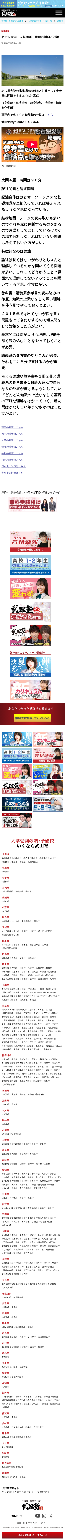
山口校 (6, 1347)
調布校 (40, 1021)
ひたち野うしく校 (11, 935)
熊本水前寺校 (17, 1437)
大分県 (5, 1443)
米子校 (14, 1307)
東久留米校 (20, 1046)
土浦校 (25, 931)
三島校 (47, 1164)
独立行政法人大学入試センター (19, 1492)
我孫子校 (24, 1000)
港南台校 (56, 1063)
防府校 (41, 1347)
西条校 (23, 1337)
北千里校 (7, 1253)
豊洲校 (49, 1042)
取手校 (41, 931)
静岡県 (5, 1159)
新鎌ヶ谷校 (51, 989)
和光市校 (50, 975)
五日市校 (32, 1337)
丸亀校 (14, 1367)
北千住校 (7, 1024)
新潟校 (6, 1095)
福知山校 (7, 1225)
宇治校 (34, 1222)
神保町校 (7, 1028)
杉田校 (14, 1081)
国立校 (59, 1046)
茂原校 (18, 996)
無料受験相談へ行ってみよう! (32, 1535)
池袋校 (32, 1010)
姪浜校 (40, 1400)
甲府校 (6, 1134)
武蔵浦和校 (43, 979)
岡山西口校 (8, 1327)
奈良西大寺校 (9, 1284)
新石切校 (39, 1250)
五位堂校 (41, 1284)
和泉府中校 (18, 1250)
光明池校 (50, 1250)
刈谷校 (6, 1177)
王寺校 (20, 1284)
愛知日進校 (40, 1177)
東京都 (5, 1005)
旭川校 (52, 858)
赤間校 (18, 1404)
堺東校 (33, 1235)
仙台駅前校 (8, 892)
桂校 (50, 1222)
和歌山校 (7, 1298)
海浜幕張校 (8, 996)
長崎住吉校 (38, 1427)
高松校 (6, 1367)
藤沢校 (34, 1059)
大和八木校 (8, 1288)
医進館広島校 (44, 1337)
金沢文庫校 (18, 1070)
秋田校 (6, 902)
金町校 (45, 1017)
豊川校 (51, 1185)
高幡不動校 (32, 1035)
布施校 (34, 1246)
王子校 (33, 1042)
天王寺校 (24, 1235)
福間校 (6, 1407)
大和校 (28, 1063)
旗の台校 (37, 1039)
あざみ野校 (24, 1059)
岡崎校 (16, 1174)
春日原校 (31, 1400)
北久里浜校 (42, 1074)
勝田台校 (7, 993)
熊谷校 (6, 968)
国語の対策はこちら (12, 460)
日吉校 (18, 1067)
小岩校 (47, 1024)
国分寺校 (37, 1024)
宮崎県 (5, 1453)
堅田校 (51, 1208)
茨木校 (53, 1239)
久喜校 (6, 975)
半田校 (6, 1181)
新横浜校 (44, 1059)
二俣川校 (29, 1070)
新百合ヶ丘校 (55, 1074)
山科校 (52, 1218)
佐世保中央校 (17, 1427)
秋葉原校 (19, 1039)
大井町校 (50, 1021)
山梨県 (5, 1130)
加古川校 (15, 1267)
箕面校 (25, 1242)
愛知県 (5, 1169)
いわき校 (15, 921)
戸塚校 (59, 1067)
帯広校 (23, 862)
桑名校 (31, 1198)
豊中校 (57, 1235)
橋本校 (47, 1063)
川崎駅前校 (36, 1081)
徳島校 (6, 1357)
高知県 (5, 1382)
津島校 (14, 1188)
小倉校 (18, 1397)
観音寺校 (24, 1367)
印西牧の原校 (53, 996)
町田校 (40, 1010)
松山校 (6, 1377)
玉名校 (28, 1437)
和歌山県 (6, 1293)
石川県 (5, 1110)
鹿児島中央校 (9, 1467)
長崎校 (6, 1427)
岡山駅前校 (20, 1327)
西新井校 (7, 1050)
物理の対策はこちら (12, 446)
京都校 (6, 1218)
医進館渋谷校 (49, 1039)
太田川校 (25, 1174)
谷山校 (20, 1467)
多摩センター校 (18, 1031)
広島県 (5, 1333)
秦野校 (57, 1070)
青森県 (5, 867)
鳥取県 (5, 1303)
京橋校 (14, 1246)
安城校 (57, 1181)
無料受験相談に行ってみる (32, 718)
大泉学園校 (52, 1028)
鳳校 (17, 1242)
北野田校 (29, 1250)
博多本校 (27, 1397)
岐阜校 (6, 1154)
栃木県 (5, 940)
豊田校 (51, 1177)
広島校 (6, 1337)
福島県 (5, 917)
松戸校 (16, 993)
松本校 (6, 1144)
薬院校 (26, 1404)
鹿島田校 (27, 1077)
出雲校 (14, 1317)
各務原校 (33, 1154)
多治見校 (24, 1154)
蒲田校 (14, 1042)
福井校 (6, 1124)
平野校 (14, 1235)
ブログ (5, 31)
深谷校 (23, 975)
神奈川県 (6, 1055)
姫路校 (6, 1263)
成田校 (33, 993)
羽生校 (25, 979)
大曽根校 (15, 1181)
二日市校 (21, 1400)
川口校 (23, 968)
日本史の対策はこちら (14, 466)
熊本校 (6, 1437)
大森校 (59, 1031)
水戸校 (16, 931)
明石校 (38, 1263)
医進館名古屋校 (40, 1188)
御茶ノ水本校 (9, 1010)
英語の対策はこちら (12, 427)
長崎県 (5, 1423)
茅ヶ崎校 (56, 1077)
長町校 (28, 892)
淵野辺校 (46, 1077)
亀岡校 (43, 1222)
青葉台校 (37, 1063)
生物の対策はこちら (12, 453)
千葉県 (5, 984)
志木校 (16, 972)
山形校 (6, 911)
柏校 (24, 989)
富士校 (39, 1164)
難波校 (6, 1246)
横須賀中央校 (17, 1063)
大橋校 (49, 1400)
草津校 (42, 1208)
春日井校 (35, 1174)
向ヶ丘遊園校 (29, 1067)
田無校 (6, 1031)
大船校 (36, 1077)
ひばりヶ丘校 (45, 1035)
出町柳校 (25, 1222)
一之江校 (24, 1042)
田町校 (36, 1013)
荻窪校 (6, 1017)
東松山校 (40, 975)
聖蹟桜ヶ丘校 (27, 1028)
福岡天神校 (8, 1397)
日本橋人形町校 (18, 1035)
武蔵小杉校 (8, 1067)
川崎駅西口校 (9, 1085)
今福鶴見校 (24, 1246)
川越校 (49, 968)
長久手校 (33, 1181)
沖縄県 (5, 1472)
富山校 (6, 1105)
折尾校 (34, 1404)
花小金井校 (46, 1050)
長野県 (5, 1140)
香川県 (5, 1362)
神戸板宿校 (26, 1267)
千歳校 (14, 862)
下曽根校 (44, 1404)
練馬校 (36, 1017)
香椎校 (47, 1397)
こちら (49, 114)
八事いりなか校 (48, 1174)
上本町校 (17, 1239)
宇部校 (25, 1347)
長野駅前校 (16, 1144)
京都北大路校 (41, 1218)
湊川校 (18, 1270)
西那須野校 (34, 945)
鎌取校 (14, 1000)
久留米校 (37, 1397)
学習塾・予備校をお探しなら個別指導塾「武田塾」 (32, 1527)
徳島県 (5, 1352)
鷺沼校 (6, 1081)
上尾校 (34, 972)
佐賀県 (5, 1413)
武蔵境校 (50, 1046)
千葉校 (41, 989)
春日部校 (7, 972)
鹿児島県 (6, 1462)
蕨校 (17, 979)
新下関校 (15, 1347)
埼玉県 (5, 964)
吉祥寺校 (17, 1024)
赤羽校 (20, 1021)
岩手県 (5, 877)
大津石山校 (8, 1208)
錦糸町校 (27, 1017)
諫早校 (28, 1427)
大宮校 (14, 968)
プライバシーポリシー (38, 1523)
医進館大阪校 (54, 1246)
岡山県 (5, 1323)
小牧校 (25, 1181)
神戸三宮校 (16, 1263)
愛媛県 (5, 1372)
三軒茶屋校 (16, 1017)
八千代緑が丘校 (38, 996)
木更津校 (52, 993)
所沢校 (31, 968)
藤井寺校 (17, 1253)
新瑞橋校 (42, 1185)
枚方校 (41, 1235)
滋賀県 (5, 1204)
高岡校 (14, 1105)
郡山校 (36, 921)
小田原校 (54, 1059)
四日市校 (13, 1198)
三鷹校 (28, 1039)
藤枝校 (31, 1164)
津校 (5, 1198)
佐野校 (45, 945)
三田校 (36, 1267)
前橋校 (23, 958)
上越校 (14, 1095)
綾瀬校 (41, 1042)
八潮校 (53, 979)
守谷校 (49, 931)
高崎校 (6, 958)
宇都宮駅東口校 (10, 948)
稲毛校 (26, 996)
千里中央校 (8, 1242)
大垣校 (14, 1154)
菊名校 (47, 1081)
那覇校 (6, 1477)
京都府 (5, 1214)
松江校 (6, 1317)
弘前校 (6, 872)
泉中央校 (19, 892)
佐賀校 (6, 1417)
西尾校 (6, 1185)
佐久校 (43, 1144)
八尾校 (45, 1239)
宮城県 (5, 887)
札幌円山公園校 (28, 858)
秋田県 (5, 897)
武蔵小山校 (40, 1028)
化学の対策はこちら (12, 440)
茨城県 (5, 927)
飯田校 (34, 1144)
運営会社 (21, 1523)
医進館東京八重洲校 (30, 1050)
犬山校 (6, 1188)
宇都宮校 (7, 945)
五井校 (6, 1000)
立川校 (49, 1010)
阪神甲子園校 (48, 1267)
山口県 (5, 1343)
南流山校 (42, 993)
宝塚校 (6, 1267)
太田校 (14, 958)
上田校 (26, 1144)
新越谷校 (40, 968)
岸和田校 (35, 1239)
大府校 (14, 1185)
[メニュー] (58, 12)
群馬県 (5, 954)
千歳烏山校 (32, 1031)
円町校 (6, 1222)
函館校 (6, 862)
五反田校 (39, 1046)
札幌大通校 (32, 862)
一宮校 (59, 1177)
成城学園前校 (9, 1021)
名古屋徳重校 (46, 1181)
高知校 (6, 1387)
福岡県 (5, 1392)
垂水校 (57, 1270)
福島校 (6, 921)
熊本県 (5, 1433)
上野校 (16, 1028)
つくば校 (7, 931)
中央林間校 (22, 1074)
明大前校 (27, 1024)
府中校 (51, 1031)
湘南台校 (39, 1070)
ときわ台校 (8, 1046)
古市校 (43, 1246)
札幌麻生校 (42, 858)
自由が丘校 (30, 1021)
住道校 (26, 1239)
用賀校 (6, 1035)
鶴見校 (49, 1070)
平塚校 (6, 1063)
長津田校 (17, 1077)
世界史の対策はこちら (14, 473)
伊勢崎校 (32, 958)
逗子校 (32, 1074)
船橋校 (25, 993)
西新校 (55, 1397)
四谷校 (55, 1013)
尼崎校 (16, 1274)
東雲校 (16, 1050)
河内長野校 (43, 1242)
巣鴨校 (53, 1017)
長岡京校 (15, 1222)
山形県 (5, 907)
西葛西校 (27, 1013)
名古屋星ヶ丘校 (18, 1177)
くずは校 (7, 1250)
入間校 (14, 975)
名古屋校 (7, 1174)
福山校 (14, 1337)
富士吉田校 (16, 1134)
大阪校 (6, 1235)
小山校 (16, 945)
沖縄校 (14, 1477)
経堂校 (30, 1046)
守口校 (53, 1242)
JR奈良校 (52, 1284)
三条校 (31, 1095)
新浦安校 (15, 989)
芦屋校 (55, 1263)
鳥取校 (6, 1307)
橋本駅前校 (18, 1298)
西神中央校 (8, 1270)
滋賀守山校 (20, 1208)
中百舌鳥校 (28, 1253)
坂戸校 (33, 979)
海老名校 (7, 1077)
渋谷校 (55, 1024)
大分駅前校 (8, 1447)
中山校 (40, 1067)
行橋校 (57, 1400)
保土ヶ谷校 (24, 1081)
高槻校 (49, 1235)
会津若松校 (26, 921)
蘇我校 (33, 1000)
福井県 (5, 1120)
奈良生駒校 (30, 1284)
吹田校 (33, 1242)
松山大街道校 (17, 1377)
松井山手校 (28, 1218)
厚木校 (6, 1059)
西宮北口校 (28, 1263)
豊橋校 (30, 1177)
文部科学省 (43, 1492)
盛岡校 (6, 882)
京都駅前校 (16, 1218)
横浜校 (14, 1059)
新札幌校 (15, 858)
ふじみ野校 (8, 979)
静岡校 (6, 1164)
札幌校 (6, 858)
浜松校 (14, 1164)
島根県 (5, 1313)
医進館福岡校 (9, 1400)
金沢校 (6, 1114)
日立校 (33, 931)
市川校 (6, 989)
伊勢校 (23, 1198)
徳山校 (33, 1347)
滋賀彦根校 (32, 1208)
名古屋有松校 (25, 1188)
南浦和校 (25, 972)
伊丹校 (47, 1263)
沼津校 (23, 1164)
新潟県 (5, 1090)
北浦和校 (52, 972)
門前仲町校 (22, 1010)
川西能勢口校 (29, 1270)
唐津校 (14, 1417)
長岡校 (23, 1095)
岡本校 (40, 1270)
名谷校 (25, 1274)
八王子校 (46, 1013)
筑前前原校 (55, 1404)
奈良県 (5, 1280)
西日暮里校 (8, 1039)
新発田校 (40, 1095)
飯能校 (31, 975)
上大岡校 (7, 1070)
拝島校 (42, 1031)
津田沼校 (32, 989)
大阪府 (5, 1231)
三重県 (5, 1194)
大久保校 (7, 1274)
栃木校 (25, 945)
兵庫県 (5, 1259)
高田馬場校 (8, 1013)
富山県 (5, 1100)
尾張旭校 (24, 1185)
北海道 (5, 854)
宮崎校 (6, 1457)
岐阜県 (5, 1150)
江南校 (33, 1185)
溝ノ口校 (50, 1067)
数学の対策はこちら (12, 434)
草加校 (43, 972)
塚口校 (49, 1270)
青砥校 (6, 1042)
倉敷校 (30, 1327)
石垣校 (23, 1477)
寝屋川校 (7, 1239)
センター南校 (9, 1074)
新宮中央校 (8, 1404)
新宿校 (18, 1013)
